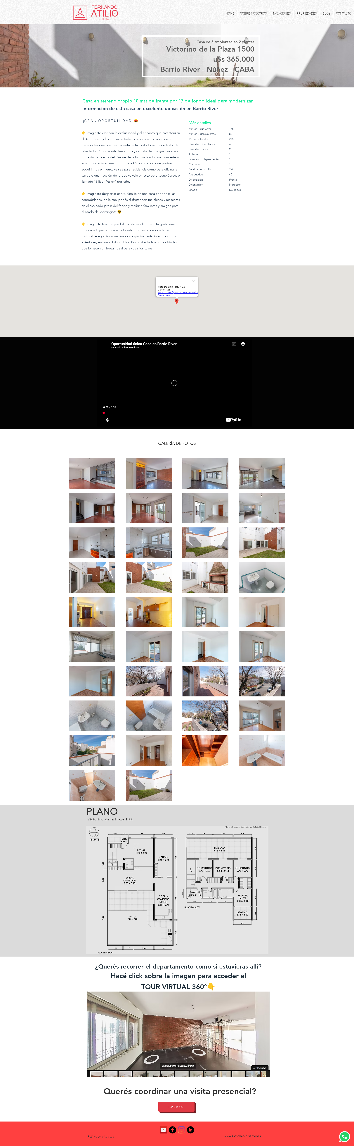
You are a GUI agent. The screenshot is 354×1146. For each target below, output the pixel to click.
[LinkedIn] (190, 1129)
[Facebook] (172, 1129)
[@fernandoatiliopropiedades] (181, 1129)
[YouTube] (163, 1129)
